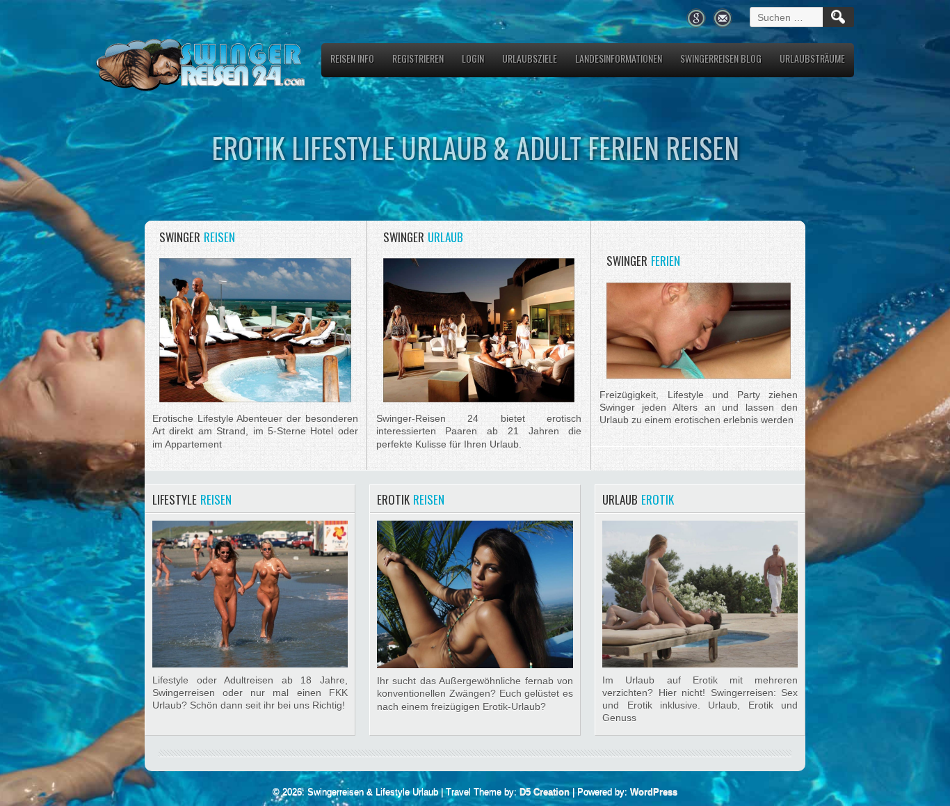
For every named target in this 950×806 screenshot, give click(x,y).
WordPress (653, 792)
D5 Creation (545, 792)
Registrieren (418, 58)
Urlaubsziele (529, 58)
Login (473, 58)
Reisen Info (352, 58)
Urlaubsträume (812, 58)
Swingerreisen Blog (721, 58)
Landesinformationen (618, 58)
